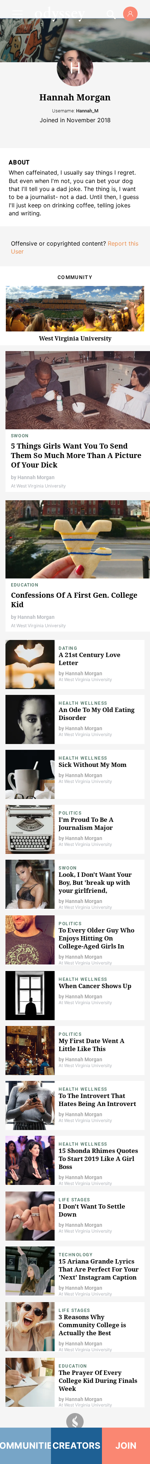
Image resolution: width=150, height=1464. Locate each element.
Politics (70, 813)
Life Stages (74, 1199)
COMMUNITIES (25, 1445)
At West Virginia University (38, 486)
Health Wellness (83, 703)
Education (25, 585)
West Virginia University (75, 338)
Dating (68, 648)
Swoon (20, 435)
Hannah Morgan (36, 477)
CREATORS (76, 1445)
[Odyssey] (60, 13)
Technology (75, 1254)
